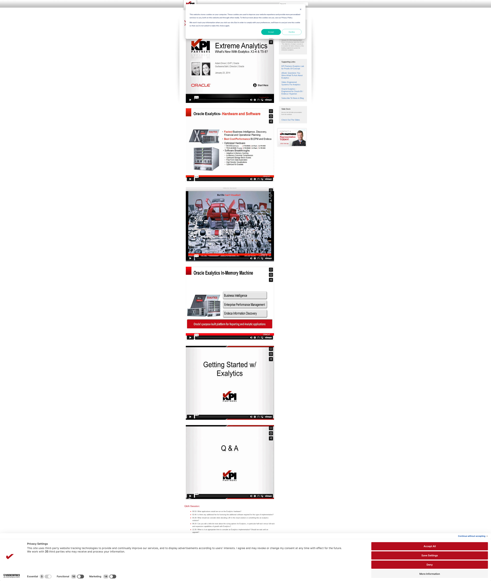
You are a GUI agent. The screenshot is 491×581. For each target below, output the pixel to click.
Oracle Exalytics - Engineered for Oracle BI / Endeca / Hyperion (292, 91)
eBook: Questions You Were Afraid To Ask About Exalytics (292, 75)
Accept (271, 32)
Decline (292, 32)
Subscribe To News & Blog (292, 98)
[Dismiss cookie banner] (301, 9)
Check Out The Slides (290, 120)
